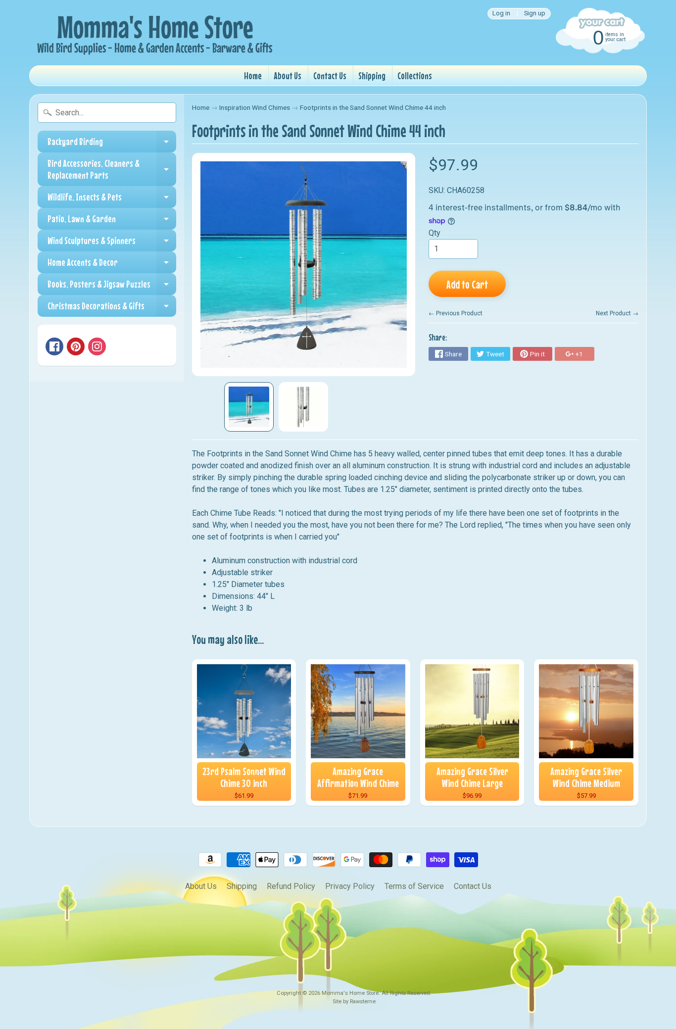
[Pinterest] (76, 346)
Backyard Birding (112, 144)
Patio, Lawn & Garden (112, 221)
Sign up (534, 13)
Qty (434, 233)
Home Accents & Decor (112, 264)
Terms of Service (414, 886)
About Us (287, 75)
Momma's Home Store (350, 993)
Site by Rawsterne (354, 1001)
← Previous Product (456, 313)
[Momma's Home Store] (153, 32)
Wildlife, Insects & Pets (112, 199)
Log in (501, 13)
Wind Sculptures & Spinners (112, 243)
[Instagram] (97, 346)
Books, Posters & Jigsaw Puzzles (112, 286)
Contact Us (329, 75)
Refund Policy (291, 886)
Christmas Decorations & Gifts (112, 308)
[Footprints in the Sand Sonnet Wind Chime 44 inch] (249, 407)
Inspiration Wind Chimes (254, 107)
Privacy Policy (350, 886)
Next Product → (617, 313)
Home (253, 75)
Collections (414, 75)
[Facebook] (54, 346)
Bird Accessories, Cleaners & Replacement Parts (112, 169)
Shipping (372, 75)
